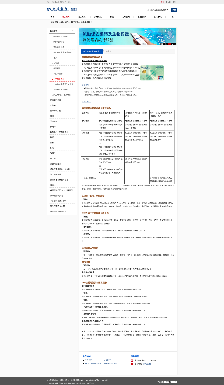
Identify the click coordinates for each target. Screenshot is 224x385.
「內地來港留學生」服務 (62, 84)
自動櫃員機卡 (86, 22)
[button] (162, 44)
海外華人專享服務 (59, 89)
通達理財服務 (57, 42)
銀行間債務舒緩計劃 (58, 211)
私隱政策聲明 (64, 380)
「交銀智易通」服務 (58, 201)
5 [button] (175, 44)
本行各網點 (147, 364)
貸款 (52, 143)
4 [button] (172, 44)
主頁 (52, 17)
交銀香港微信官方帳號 (59, 180)
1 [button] (164, 44)
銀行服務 (74, 22)
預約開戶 (53, 105)
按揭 (52, 137)
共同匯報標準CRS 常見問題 (61, 190)
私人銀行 (82, 17)
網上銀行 (53, 158)
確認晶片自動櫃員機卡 (59, 132)
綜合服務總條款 (52, 380)
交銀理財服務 (57, 47)
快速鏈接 (161, 382)
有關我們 (142, 17)
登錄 (162, 2)
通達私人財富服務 (59, 36)
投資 (112, 17)
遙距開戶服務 (55, 100)
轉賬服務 (56, 68)
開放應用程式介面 (57, 206)
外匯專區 (53, 121)
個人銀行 (66, 17)
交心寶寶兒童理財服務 (61, 52)
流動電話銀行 (55, 164)
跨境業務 (158, 17)
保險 (52, 148)
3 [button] (169, 44)
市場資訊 (126, 17)
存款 (54, 58)
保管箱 (55, 63)
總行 (69, 2)
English (168, 2)
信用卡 (53, 127)
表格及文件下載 (110, 363)
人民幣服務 (56, 74)
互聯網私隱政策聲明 (92, 380)
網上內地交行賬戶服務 (61, 95)
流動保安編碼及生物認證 (60, 169)
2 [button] (166, 44)
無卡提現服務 (55, 174)
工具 (172, 17)
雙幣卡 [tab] (108, 51)
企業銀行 (98, 17)
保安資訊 (88, 360)
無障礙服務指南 (56, 196)
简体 (174, 2)
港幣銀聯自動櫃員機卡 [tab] (92, 51)
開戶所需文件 (55, 111)
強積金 (53, 153)
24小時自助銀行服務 (93, 363)
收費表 (53, 185)
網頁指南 (55, 2)
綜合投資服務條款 (77, 380)
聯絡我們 (63, 2)
